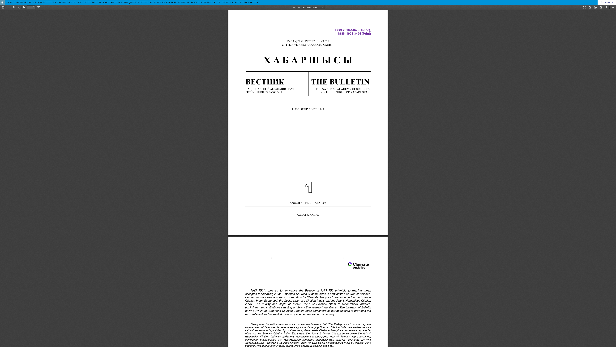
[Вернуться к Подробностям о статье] (2, 2)
